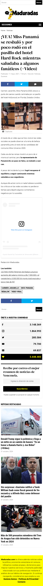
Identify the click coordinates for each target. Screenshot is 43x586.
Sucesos (4, 76)
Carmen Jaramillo (10, 288)
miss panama (27, 288)
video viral (17, 291)
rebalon (5, 291)
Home (3, 30)
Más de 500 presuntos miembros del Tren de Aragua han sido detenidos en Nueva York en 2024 (21, 538)
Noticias (10, 30)
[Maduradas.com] (21, 18)
